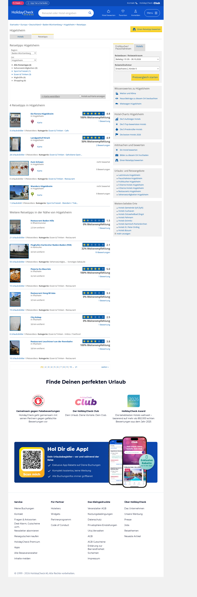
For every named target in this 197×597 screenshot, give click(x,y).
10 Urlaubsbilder (17, 285)
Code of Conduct (60, 525)
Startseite (14, 24)
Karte (39, 122)
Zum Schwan (37, 162)
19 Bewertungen (102, 252)
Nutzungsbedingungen (100, 514)
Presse (127, 519)
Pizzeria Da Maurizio (41, 269)
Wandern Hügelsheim (41, 186)
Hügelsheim (69, 24)
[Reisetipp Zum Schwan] (19, 174)
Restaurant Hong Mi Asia (43, 293)
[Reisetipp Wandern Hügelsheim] (19, 199)
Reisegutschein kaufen (26, 536)
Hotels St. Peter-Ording (128, 227)
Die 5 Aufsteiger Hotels (130, 119)
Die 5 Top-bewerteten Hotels (133, 124)
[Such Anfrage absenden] (90, 13)
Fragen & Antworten (25, 519)
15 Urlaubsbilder (17, 310)
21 (76, 367)
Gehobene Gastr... (74, 154)
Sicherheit (93, 553)
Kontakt (131, 3)
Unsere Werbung (133, 514)
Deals (16, 3)
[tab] (123, 47)
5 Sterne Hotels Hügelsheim (131, 184)
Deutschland (35, 24)
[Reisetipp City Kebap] (15, 330)
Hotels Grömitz (125, 220)
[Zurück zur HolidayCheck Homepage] (22, 13)
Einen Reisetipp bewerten (149, 29)
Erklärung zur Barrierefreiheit (96, 547)
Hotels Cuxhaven (126, 211)
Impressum (94, 558)
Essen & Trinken (56, 130)
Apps (17, 547)
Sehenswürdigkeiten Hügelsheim (133, 194)
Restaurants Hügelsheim (129, 191)
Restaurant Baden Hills (42, 220)
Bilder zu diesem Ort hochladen (134, 155)
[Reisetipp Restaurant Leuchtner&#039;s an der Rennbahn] (15, 354)
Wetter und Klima (128, 93)
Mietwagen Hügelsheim (130, 103)
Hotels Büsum (124, 230)
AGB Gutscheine (96, 541)
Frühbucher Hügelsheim (129, 181)
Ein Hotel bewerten (128, 149)
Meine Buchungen (24, 508)
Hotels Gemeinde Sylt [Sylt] (130, 207)
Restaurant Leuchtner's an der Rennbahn (52, 341)
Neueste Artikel (132, 536)
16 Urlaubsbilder (17, 358)
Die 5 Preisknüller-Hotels (131, 129)
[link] (108, 13)
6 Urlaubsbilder (17, 334)
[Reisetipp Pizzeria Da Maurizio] (15, 281)
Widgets (55, 514)
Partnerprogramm (61, 519)
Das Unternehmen (134, 508)
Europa (24, 24)
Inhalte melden (22, 558)
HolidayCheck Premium (27, 541)
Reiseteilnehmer (123, 65)
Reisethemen (131, 530)
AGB (90, 536)
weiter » (105, 367)
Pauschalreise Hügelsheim (130, 178)
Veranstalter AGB (97, 508)
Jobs (126, 525)
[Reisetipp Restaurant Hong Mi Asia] (15, 306)
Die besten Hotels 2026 (130, 134)
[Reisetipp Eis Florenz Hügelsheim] (15, 126)
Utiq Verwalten (96, 530)
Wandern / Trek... (70, 203)
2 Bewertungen (103, 145)
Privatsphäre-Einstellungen (102, 525)
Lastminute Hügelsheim (129, 175)
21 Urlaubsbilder (17, 237)
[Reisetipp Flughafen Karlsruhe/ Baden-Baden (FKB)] (19, 257)
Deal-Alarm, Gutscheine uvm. (27, 525)
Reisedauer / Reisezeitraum (129, 55)
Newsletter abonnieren (26, 530)
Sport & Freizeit (54, 203)
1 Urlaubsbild (16, 203)
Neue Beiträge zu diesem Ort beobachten (139, 98)
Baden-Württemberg (52, 24)
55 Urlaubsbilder (17, 261)
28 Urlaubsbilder (17, 154)
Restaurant (70, 178)
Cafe (67, 130)
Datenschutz (94, 519)
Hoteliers (56, 508)
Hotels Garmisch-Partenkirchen (132, 223)
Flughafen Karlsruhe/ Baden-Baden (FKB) (51, 244)
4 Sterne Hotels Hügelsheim (131, 188)
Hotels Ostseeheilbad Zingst (131, 214)
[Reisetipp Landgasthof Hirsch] (15, 150)
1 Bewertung (104, 121)
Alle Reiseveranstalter (26, 553)
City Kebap (36, 317)
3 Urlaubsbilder (17, 130)
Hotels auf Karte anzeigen (93, 96)
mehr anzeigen (123, 233)
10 (71, 367)
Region (14, 50)
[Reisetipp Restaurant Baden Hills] (15, 233)
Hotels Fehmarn (125, 217)
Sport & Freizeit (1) (22, 71)
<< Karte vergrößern (51, 96)
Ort (12, 57)
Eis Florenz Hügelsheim (42, 113)
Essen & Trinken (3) (22, 74)
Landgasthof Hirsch (40, 137)
